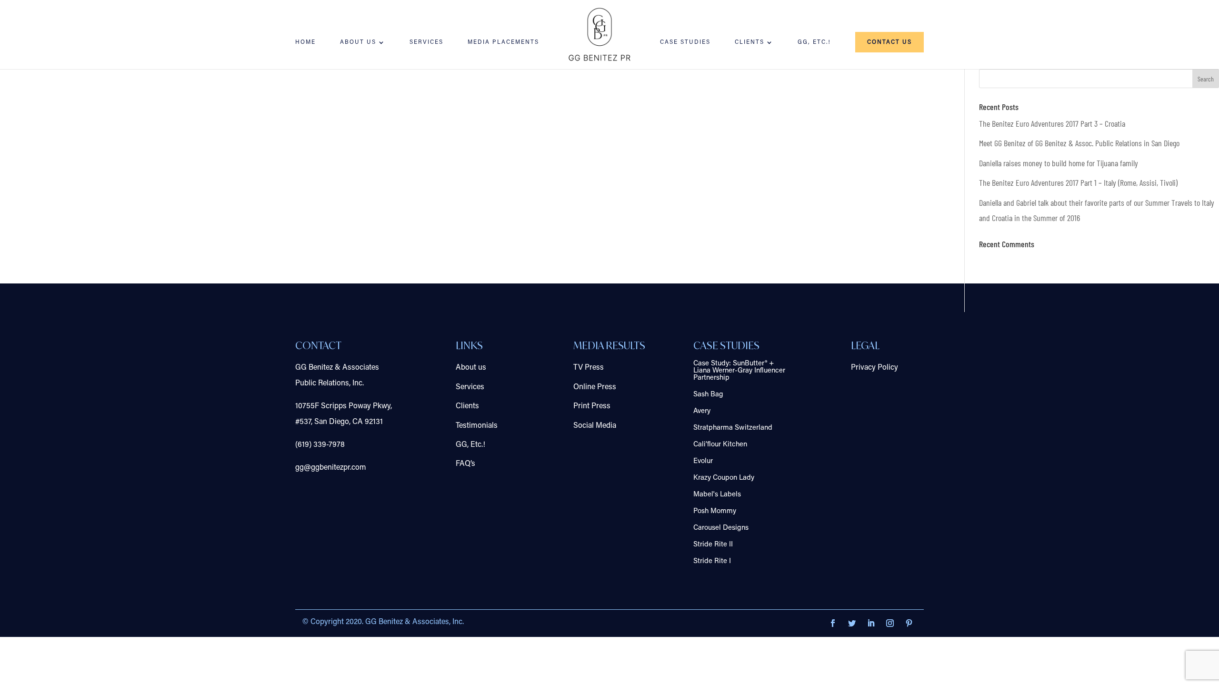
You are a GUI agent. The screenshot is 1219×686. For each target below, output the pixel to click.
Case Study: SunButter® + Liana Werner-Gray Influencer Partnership (739, 371)
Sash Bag (708, 394)
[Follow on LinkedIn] (871, 623)
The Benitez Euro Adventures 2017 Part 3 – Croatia (1052, 123)
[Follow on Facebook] (832, 623)
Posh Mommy (714, 511)
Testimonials (477, 426)
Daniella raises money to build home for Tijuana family (1058, 163)
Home (305, 42)
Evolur (703, 461)
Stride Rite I (712, 561)
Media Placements (503, 42)
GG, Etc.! (814, 42)
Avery (701, 411)
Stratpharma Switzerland (732, 428)
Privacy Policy (874, 368)
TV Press (588, 368)
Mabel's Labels (717, 494)
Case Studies (685, 42)
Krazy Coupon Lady (723, 478)
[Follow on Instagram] (890, 623)
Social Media (594, 426)
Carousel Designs (721, 528)
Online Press (594, 387)
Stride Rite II (713, 544)
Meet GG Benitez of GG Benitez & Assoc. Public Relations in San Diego (1079, 143)
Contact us (889, 42)
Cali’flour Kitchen (720, 444)
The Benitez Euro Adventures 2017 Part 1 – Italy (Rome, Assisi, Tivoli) (1078, 182)
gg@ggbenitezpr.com (330, 468)
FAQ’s (465, 464)
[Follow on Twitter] (851, 623)
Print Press (591, 406)
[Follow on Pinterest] (909, 623)
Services (426, 42)
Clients (749, 42)
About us (471, 368)
